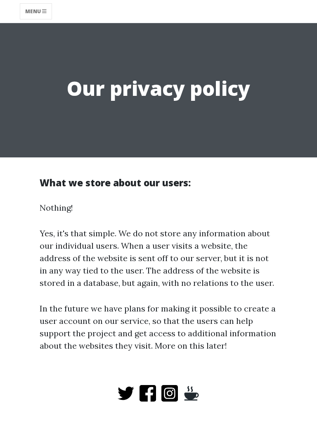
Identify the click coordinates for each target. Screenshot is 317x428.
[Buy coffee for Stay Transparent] (191, 392)
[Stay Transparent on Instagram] (169, 392)
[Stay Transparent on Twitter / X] (126, 392)
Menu (33, 11)
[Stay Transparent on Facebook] (148, 392)
